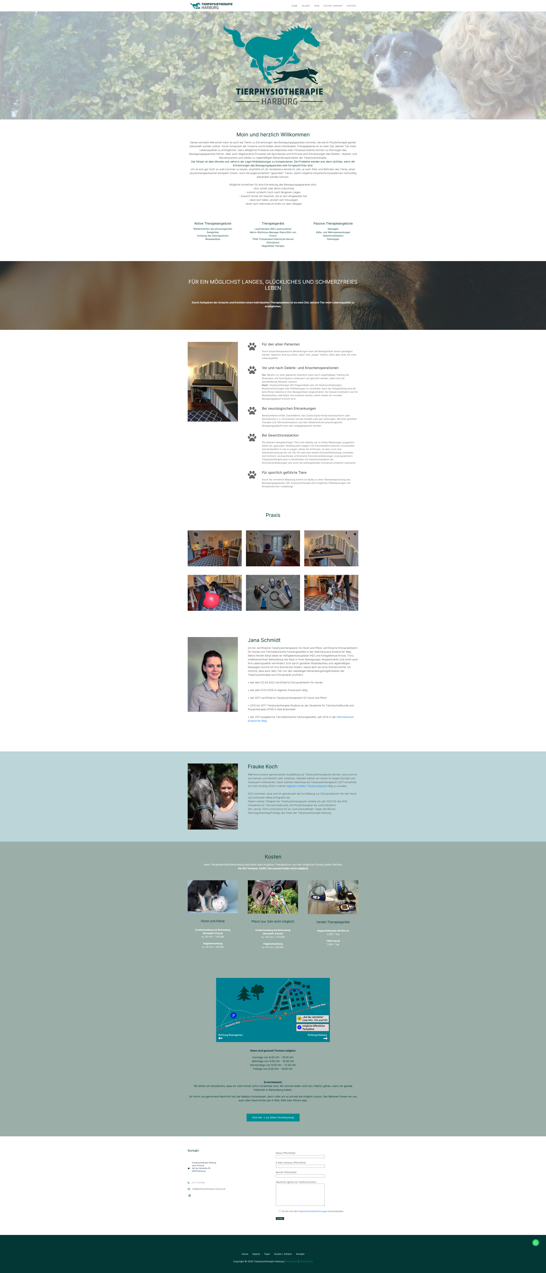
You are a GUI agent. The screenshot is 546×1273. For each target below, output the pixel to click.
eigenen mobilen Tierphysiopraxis (307, 786)
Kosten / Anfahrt (333, 6)
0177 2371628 (198, 1182)
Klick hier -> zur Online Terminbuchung (273, 1117)
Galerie (306, 6)
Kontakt (351, 6)
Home (294, 6)
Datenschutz (306, 1261)
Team (316, 6)
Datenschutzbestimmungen (313, 1211)
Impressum (291, 1261)
